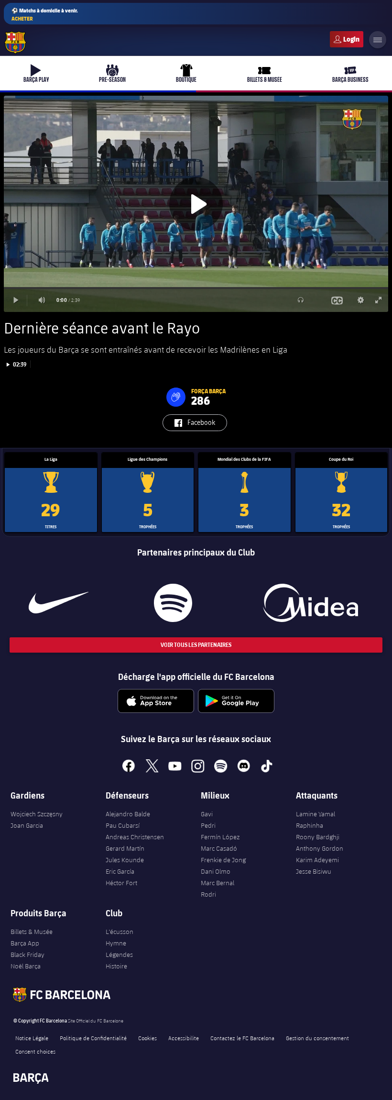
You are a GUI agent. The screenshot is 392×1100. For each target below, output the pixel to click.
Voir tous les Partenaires (196, 644)
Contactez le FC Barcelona (242, 1037)
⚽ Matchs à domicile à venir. (44, 14)
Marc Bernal (217, 883)
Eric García (120, 871)
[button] (175, 397)
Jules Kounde (125, 860)
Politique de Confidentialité (93, 1037)
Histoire (116, 966)
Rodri (208, 894)
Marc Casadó (219, 848)
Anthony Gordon (319, 848)
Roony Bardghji (317, 837)
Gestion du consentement (317, 1037)
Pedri (208, 825)
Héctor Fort (121, 883)
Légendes (119, 954)
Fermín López (220, 837)
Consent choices (35, 1051)
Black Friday (27, 954)
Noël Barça (26, 966)
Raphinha (309, 825)
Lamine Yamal (315, 814)
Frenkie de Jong (223, 860)
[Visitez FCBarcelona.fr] (15, 42)
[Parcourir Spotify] (173, 603)
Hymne (116, 943)
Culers (346, 39)
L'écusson (119, 931)
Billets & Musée (32, 931)
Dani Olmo (215, 871)
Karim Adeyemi (317, 860)
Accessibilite (183, 1037)
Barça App (25, 943)
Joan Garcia (27, 825)
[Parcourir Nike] (58, 603)
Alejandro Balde (128, 814)
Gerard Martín (125, 848)
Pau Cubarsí (123, 825)
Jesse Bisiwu (313, 871)
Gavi (207, 814)
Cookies (147, 1037)
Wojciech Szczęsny (37, 814)
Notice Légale (31, 1037)
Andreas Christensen (135, 837)
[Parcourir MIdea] (310, 603)
